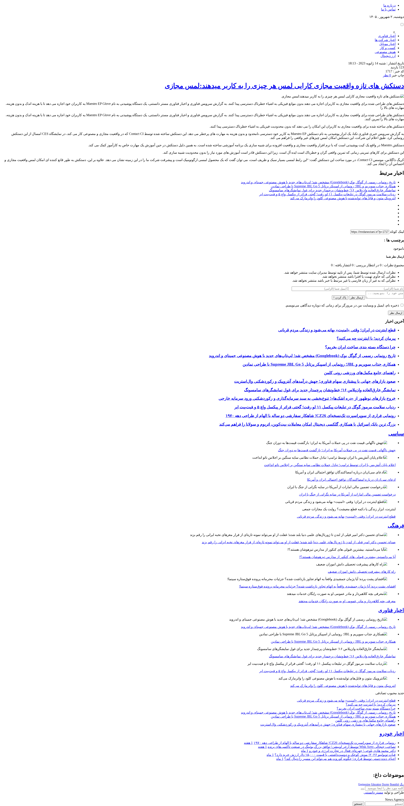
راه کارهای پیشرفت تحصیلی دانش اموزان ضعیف (362, 571)
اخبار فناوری (387, 36)
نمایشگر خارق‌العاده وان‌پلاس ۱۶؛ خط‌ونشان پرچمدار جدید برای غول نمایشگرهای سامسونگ (332, 190)
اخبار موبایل (387, 44)
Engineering (364, 784)
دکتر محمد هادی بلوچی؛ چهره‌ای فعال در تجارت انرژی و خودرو (352, 751)
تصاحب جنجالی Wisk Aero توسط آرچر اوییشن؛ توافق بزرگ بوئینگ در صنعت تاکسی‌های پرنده (332, 747)
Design (385, 784)
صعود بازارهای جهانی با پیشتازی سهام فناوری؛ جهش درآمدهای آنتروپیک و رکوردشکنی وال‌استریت (315, 381)
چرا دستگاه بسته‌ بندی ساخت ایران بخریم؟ (360, 347)
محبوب (392, 693)
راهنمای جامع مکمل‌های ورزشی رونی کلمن (360, 372)
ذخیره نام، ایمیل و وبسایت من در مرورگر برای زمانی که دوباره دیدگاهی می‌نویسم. (342, 305)
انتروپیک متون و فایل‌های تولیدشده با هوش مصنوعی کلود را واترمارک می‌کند (343, 198)
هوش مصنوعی (385, 52)
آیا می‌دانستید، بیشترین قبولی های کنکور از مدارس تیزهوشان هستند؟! (347, 557)
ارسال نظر (357, 297)
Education (376, 784)
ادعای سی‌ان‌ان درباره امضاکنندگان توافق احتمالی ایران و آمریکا (351, 479)
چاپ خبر (398, 75)
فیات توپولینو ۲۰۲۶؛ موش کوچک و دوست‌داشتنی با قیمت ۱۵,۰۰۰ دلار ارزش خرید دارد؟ (335, 755)
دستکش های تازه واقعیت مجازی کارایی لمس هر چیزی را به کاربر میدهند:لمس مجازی (284, 85)
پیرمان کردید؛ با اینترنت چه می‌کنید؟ (366, 338)
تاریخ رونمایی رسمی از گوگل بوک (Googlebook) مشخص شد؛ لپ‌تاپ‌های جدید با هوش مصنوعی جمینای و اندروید (318, 182)
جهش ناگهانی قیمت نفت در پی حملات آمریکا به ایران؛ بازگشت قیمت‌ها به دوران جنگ (337, 450)
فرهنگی (396, 525)
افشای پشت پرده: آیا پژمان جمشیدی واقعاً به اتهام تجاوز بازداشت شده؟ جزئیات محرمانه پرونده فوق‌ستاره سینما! (317, 586)
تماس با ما (388, 9)
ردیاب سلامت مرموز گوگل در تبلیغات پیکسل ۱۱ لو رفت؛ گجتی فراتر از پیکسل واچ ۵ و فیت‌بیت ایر (327, 194)
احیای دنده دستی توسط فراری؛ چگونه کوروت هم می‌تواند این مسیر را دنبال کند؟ (340, 759)
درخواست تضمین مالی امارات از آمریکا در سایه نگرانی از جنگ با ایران (347, 494)
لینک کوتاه (397, 231)
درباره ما (389, 5)
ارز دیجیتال (388, 56)
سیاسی (396, 433)
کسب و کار (388, 48)
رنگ (402, 784)
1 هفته (248, 743)
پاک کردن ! (340, 297)
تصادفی (380, 693)
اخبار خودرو (392, 733)
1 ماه (304, 751)
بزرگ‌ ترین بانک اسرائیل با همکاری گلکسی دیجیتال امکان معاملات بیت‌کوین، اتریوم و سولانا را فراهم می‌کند (307, 424)
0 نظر (387, 75)
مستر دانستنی (373, 792)
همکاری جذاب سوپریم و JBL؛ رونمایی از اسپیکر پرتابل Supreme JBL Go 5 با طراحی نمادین (333, 186)
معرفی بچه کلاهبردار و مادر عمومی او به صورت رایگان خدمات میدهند (347, 601)
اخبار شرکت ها (385, 40)
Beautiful (394, 784)
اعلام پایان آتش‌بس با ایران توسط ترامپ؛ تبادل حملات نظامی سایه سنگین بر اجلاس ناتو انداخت (330, 465)
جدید (401, 693)
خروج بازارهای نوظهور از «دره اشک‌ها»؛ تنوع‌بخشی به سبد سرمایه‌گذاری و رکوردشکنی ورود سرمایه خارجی (307, 398)
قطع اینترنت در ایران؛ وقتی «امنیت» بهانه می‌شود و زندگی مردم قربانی (337, 330)
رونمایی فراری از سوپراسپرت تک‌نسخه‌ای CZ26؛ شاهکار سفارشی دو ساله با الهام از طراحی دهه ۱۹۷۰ (311, 415)
